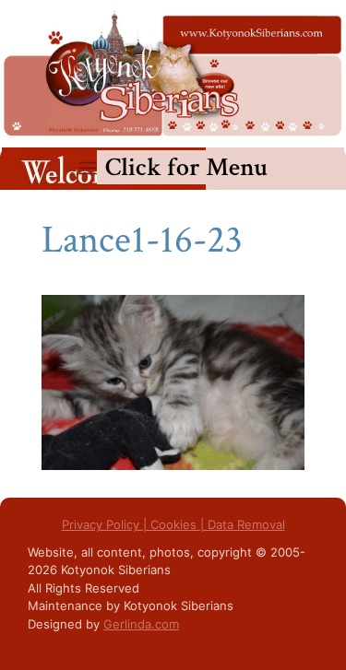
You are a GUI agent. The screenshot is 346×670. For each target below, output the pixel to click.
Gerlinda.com (141, 624)
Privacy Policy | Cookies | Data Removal (173, 524)
